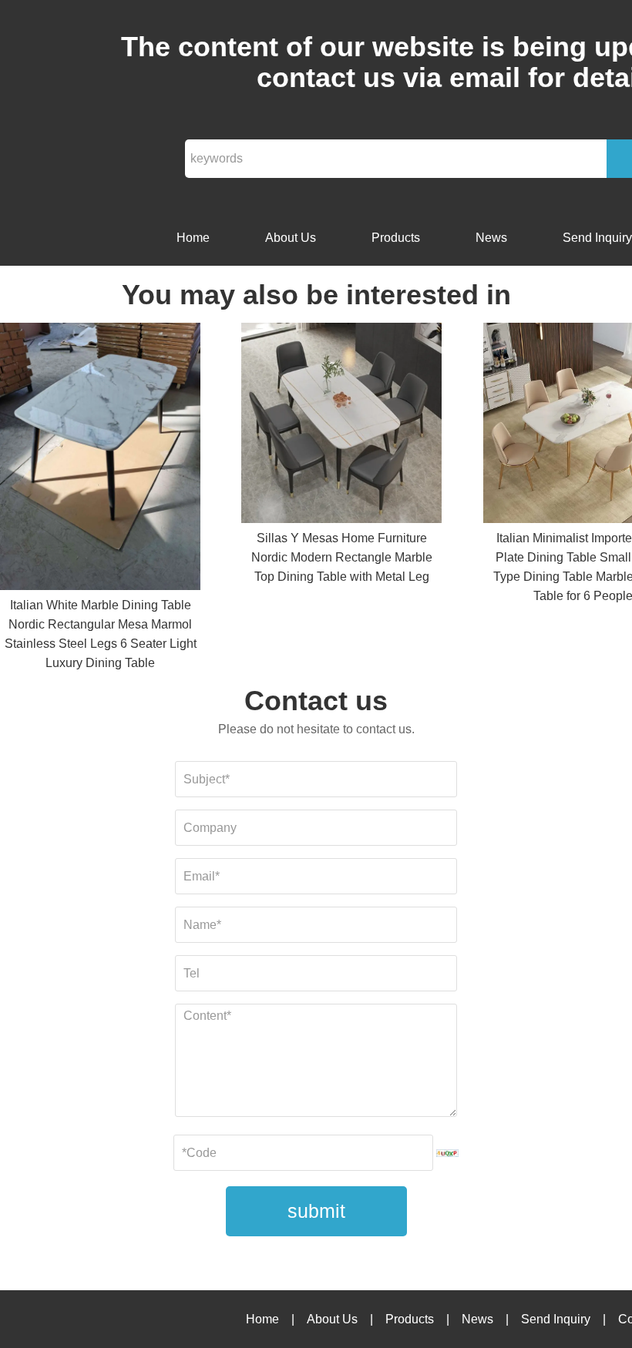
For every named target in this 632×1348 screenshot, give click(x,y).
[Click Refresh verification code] (447, 1153)
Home (193, 237)
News (491, 237)
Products (395, 237)
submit (316, 1211)
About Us (290, 237)
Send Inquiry (555, 1319)
